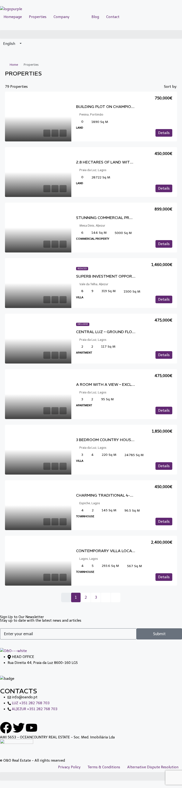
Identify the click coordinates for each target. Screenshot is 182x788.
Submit (159, 634)
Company (61, 17)
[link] (38, 116)
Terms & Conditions (104, 767)
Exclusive (82, 324)
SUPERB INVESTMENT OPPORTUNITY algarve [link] (121, 276)
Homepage (13, 17)
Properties (37, 17)
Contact (112, 17)
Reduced (82, 268)
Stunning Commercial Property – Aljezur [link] (121, 217)
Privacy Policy (69, 767)
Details (164, 133)
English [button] (9, 44)
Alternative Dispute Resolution (152, 767)
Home (14, 64)
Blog (95, 17)
